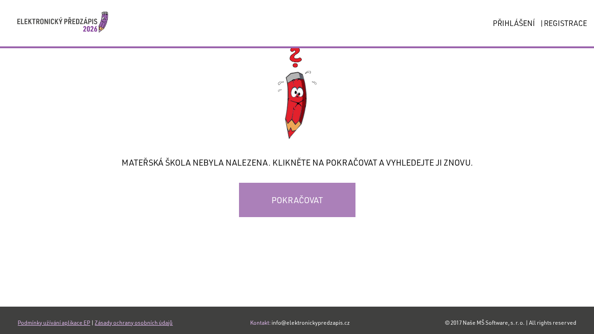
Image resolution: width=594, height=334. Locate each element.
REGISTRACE (565, 23)
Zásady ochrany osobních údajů (134, 322)
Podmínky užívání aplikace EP (54, 322)
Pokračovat (297, 200)
